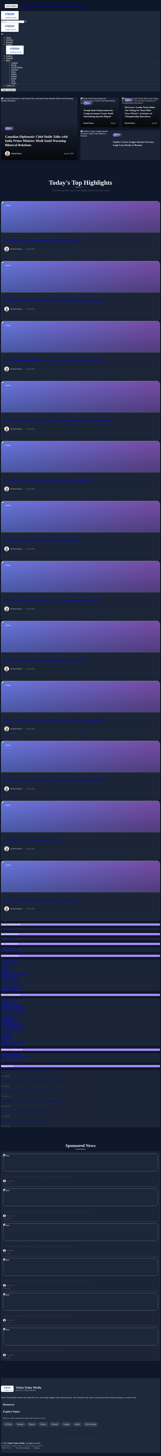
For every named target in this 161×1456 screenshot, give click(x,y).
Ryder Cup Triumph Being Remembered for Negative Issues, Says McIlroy (40, 899)
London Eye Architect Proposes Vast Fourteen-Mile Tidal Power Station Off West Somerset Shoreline (53, 300)
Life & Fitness (17, 67)
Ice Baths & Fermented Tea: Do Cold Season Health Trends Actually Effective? (42, 540)
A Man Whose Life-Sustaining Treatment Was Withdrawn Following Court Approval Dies (48, 480)
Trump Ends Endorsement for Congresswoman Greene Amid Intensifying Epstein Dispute (98, 113)
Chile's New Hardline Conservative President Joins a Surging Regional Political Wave (27, 1071)
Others (13, 74)
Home (8, 38)
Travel (13, 83)
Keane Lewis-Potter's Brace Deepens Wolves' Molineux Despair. (45, 6)
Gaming (14, 63)
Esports (9, 44)
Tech (13, 81)
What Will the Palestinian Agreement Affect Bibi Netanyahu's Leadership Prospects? (45, 660)
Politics (14, 76)
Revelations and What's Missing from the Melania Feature (32, 839)
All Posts (9, 40)
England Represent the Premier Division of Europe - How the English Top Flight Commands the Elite (53, 780)
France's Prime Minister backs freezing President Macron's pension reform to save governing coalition (54, 720)
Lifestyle (14, 69)
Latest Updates (11, 6)
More (8, 60)
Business (9, 42)
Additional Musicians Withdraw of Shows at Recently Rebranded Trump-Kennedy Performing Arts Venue (33, 1081)
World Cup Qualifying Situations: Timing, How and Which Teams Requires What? (26, 1111)
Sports (13, 79)
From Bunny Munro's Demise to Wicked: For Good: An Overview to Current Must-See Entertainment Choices (58, 420)
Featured (9, 58)
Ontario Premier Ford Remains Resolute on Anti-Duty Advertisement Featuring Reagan (27, 1091)
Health (13, 65)
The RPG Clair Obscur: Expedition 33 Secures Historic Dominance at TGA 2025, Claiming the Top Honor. (33, 1101)
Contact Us (10, 85)
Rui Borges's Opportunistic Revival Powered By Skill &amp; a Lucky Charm (24, 1121)
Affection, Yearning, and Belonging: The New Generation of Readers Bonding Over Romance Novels (53, 600)
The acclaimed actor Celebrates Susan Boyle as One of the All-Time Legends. (41, 240)
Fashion (9, 56)
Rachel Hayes (17, 153)
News (13, 72)
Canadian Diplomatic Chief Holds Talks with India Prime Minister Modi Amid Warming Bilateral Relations (36, 141)
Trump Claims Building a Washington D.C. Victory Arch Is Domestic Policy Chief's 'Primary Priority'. (54, 360)
